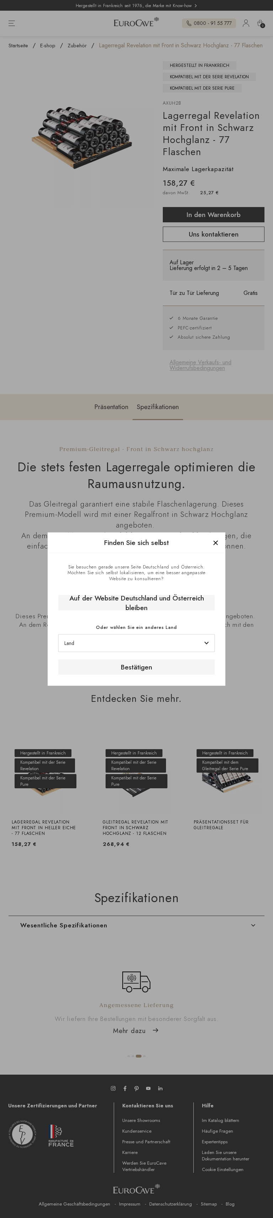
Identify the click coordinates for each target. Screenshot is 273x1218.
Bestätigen (136, 667)
